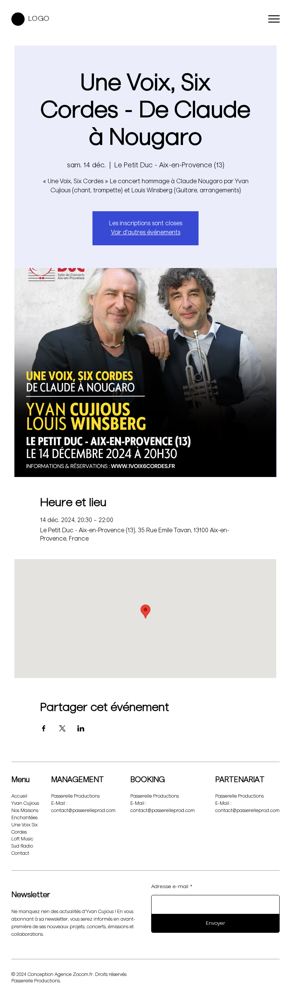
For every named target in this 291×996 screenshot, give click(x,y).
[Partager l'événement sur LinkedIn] (80, 728)
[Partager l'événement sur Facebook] (43, 728)
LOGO (39, 18)
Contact (20, 853)
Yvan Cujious (25, 803)
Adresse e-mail (169, 886)
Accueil (19, 796)
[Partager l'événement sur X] (62, 728)
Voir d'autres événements (145, 233)
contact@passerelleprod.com (83, 810)
